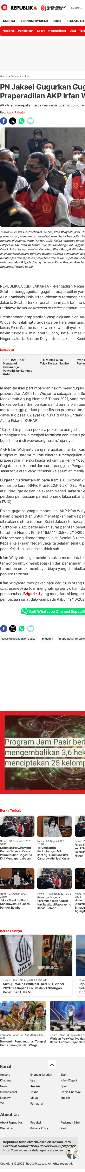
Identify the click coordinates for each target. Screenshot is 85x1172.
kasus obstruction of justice (18, 638)
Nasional (9, 30)
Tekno (34, 1092)
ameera (9, 21)
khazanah (75, 21)
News (14, 76)
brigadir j (47, 638)
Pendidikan (25, 30)
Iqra (32, 1080)
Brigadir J (31, 594)
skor (57, 21)
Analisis (35, 1086)
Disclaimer (7, 1128)
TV (2, 1103)
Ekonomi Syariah (34, 21)
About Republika (11, 1122)
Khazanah (6, 1080)
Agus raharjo (15, 112)
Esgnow (5, 1097)
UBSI (73, 30)
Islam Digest (68, 1080)
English (65, 1097)
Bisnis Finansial (70, 1092)
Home (3, 76)
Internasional (57, 30)
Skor (63, 1074)
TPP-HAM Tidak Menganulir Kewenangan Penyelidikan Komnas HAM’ (17, 367)
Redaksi (35, 1122)
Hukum (25, 76)
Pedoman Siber (70, 1122)
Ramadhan (37, 1103)
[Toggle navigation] (4, 7)
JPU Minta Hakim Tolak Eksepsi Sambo (54, 361)
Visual (34, 1097)
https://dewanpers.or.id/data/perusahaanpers (33, 1150)
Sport (41, 30)
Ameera (5, 1074)
